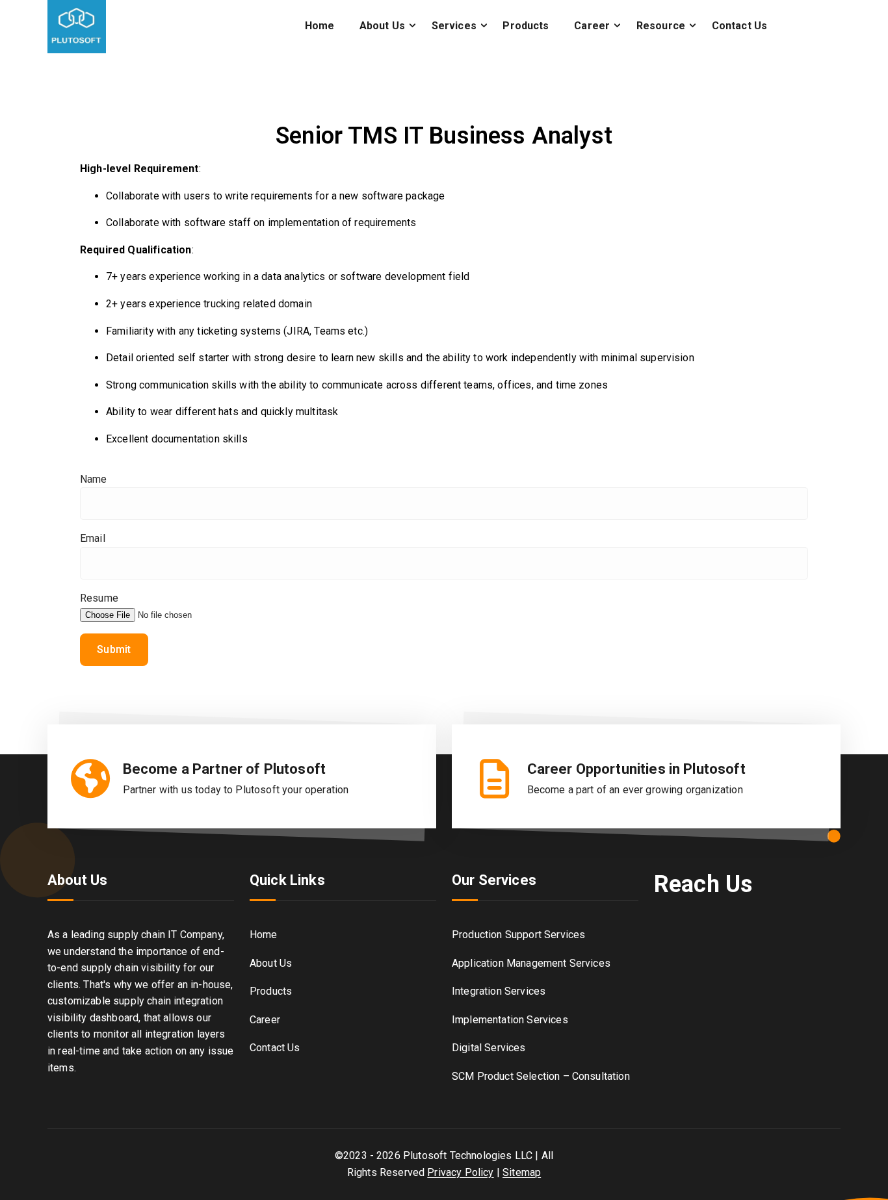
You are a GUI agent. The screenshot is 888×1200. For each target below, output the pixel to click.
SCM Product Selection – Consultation (541, 1076)
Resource (660, 25)
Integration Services (498, 991)
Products (526, 25)
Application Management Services (531, 963)
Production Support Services (518, 934)
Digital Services (489, 1047)
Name (93, 479)
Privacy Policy (460, 1172)
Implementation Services (510, 1020)
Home (320, 25)
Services (454, 25)
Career (592, 25)
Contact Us (740, 25)
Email (92, 538)
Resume (99, 598)
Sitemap (522, 1172)
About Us (382, 25)
